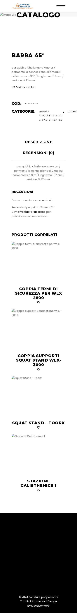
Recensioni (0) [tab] (38, 153)
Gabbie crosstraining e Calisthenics (51, 115)
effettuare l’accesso (31, 212)
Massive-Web (40, 605)
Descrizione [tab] (38, 142)
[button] (23, 87)
